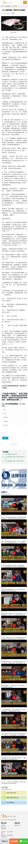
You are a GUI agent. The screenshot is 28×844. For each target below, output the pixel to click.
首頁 (2, 6)
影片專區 (3, 828)
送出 (5, 438)
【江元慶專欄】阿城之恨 (10, 454)
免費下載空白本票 (11, 792)
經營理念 (3, 825)
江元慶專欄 (14, 6)
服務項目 (3, 827)
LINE (24, 841)
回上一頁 (14, 444)
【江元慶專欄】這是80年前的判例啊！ (14, 461)
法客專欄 (7, 6)
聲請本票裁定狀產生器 (12, 797)
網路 (15, 32)
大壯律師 (14, 841)
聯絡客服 (17, 825)
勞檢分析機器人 (11, 802)
